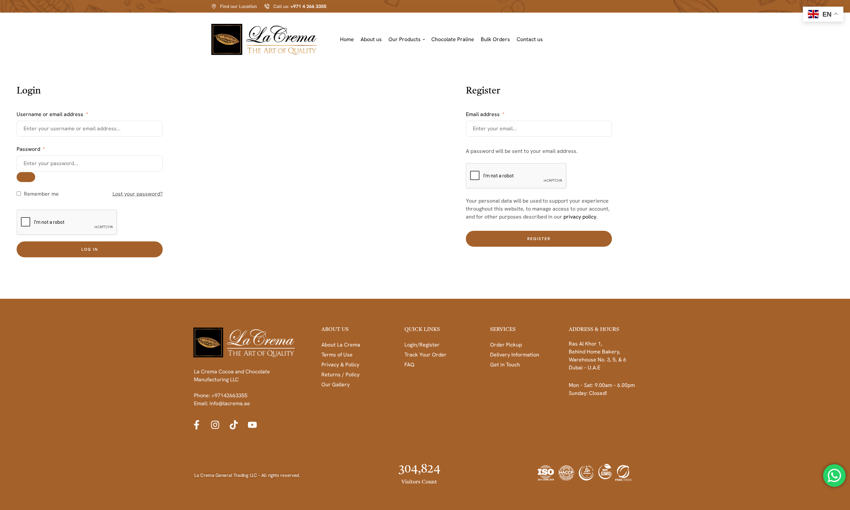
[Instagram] (215, 424)
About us (371, 39)
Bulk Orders (495, 39)
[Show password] (26, 177)
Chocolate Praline (452, 39)
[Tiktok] (233, 424)
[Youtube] (252, 424)
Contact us (530, 39)
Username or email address (52, 114)
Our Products (404, 39)
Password (31, 149)
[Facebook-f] (196, 424)
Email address (485, 114)
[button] (406, 39)
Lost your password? (138, 193)
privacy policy (579, 216)
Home (347, 39)
